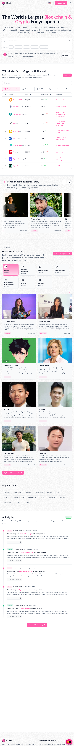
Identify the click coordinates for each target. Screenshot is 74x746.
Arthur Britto (60, 125)
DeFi (11, 47)
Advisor (50, 492)
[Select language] (51, 3)
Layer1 (27, 503)
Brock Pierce (60, 114)
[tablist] (37, 89)
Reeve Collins (60, 112)
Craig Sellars (60, 116)
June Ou (59, 158)
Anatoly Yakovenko (62, 145)
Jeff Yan (58, 166)
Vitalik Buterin (61, 106)
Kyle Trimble (23, 590)
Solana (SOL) (17, 145)
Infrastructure (19, 497)
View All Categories (60, 254)
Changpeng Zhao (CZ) (63, 130)
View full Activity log (36, 625)
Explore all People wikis (11, 473)
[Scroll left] (64, 182)
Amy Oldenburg (25, 534)
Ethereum (34, 47)
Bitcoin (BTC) (17, 100)
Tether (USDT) (18, 114)
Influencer (52, 497)
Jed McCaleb (60, 123)
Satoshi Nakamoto (62, 100)
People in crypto (17, 530)
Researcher (32, 497)
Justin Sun (59, 152)
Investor (7, 497)
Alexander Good (25, 571)
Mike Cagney (60, 160)
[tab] (11, 89)
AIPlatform (7, 503)
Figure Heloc (17, 159)
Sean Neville (60, 139)
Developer (39, 492)
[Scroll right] (69, 182)
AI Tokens (18, 47)
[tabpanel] (37, 131)
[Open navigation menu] (70, 3)
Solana (18, 503)
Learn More (64, 55)
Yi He (58, 132)
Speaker (28, 492)
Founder (7, 492)
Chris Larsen (60, 121)
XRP (14, 123)
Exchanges (44, 47)
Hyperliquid (17, 166)
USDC (15, 138)
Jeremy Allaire (61, 137)
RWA (42, 497)
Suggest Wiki (61, 3)
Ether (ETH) (17, 106)
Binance (16, 131)
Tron (14, 152)
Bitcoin (26, 47)
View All (66, 75)
